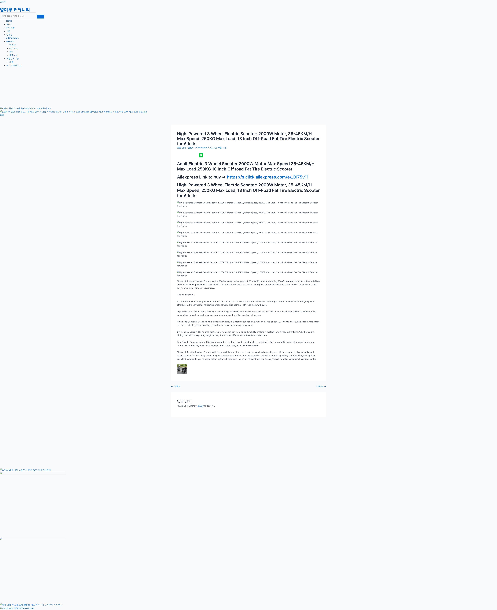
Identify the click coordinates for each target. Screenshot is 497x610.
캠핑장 (12, 44)
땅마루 (3, 1)
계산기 (9, 24)
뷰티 (11, 51)
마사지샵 (13, 48)
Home (9, 21)
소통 (11, 62)
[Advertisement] (74, 88)
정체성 (9, 34)
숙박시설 (13, 55)
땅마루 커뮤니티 (15, 9)
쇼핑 (8, 31)
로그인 (201, 405)
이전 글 (176, 386)
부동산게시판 (12, 58)
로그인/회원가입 (13, 65)
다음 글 (321, 386)
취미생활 (10, 27)
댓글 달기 (181, 147)
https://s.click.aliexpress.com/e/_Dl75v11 (268, 177)
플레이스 (10, 41)
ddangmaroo (12, 38)
